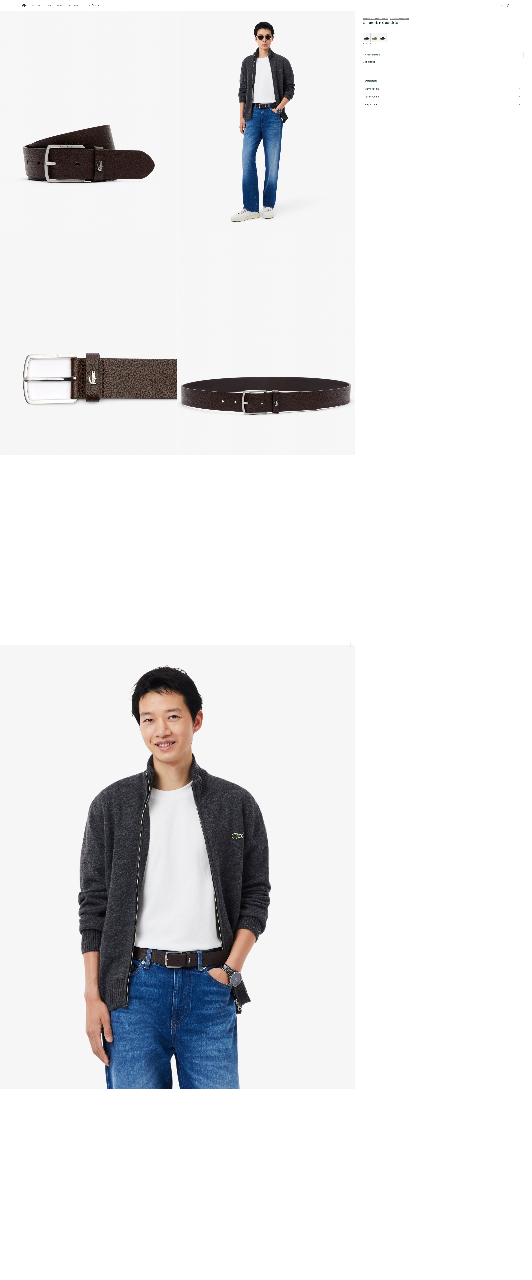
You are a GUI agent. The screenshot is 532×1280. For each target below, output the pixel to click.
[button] (508, 5)
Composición (372, 89)
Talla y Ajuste (372, 97)
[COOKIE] (374, 37)
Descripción (371, 81)
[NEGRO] (382, 37)
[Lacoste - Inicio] (24, 5)
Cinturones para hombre (399, 19)
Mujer (48, 5)
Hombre (36, 5)
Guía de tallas (369, 62)
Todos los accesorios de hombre (375, 19)
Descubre (73, 5)
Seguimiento (371, 105)
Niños (60, 5)
